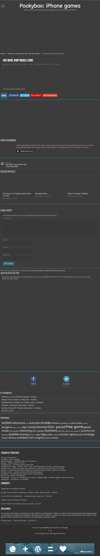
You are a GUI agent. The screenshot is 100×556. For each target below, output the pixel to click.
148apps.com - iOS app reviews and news (17, 465)
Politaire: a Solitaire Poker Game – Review (18, 405)
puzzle (14, 434)
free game (74, 427)
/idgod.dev (5, 489)
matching (26, 430)
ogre (59, 431)
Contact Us (32, 521)
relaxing (24, 434)
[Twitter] (51, 530)
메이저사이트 (5, 496)
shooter (64, 434)
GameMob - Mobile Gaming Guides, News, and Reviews (22, 474)
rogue (37, 434)
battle (54, 423)
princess (5, 435)
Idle (11, 431)
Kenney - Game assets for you (13, 463)
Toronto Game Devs (9, 457)
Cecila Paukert (6, 504)
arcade (45, 423)
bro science (62, 423)
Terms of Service (19, 521)
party (67, 431)
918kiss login (6, 500)
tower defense (9, 438)
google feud (6, 492)
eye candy (29, 427)
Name (6, 240)
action (7, 423)
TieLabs (65, 528)
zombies (54, 438)
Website (6, 255)
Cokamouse (9, 64)
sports (80, 434)
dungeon (7, 427)
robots (32, 435)
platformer (88, 430)
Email (5, 247)
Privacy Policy (6, 521)
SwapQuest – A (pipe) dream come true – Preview (32, 496)
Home (2, 54)
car (69, 423)
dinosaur (85, 423)
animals (34, 423)
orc (63, 431)
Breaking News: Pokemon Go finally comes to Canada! (22, 402)
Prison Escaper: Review (78, 193)
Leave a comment (42, 64)
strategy (89, 434)
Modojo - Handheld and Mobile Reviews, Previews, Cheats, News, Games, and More (33, 470)
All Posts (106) (7, 411)
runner (49, 434)
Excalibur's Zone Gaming (10, 459)
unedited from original (31, 437)
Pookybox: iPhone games (50, 6)
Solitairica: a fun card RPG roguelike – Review (19, 397)
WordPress (46, 528)
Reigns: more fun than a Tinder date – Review (19, 400)
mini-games (38, 431)
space (72, 434)
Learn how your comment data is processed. (48, 270)
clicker (79, 423)
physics (71, 431)
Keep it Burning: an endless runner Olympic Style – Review (36, 492)
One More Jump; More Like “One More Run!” (15, 165)
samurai (56, 435)
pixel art (78, 431)
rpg (43, 434)
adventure (18, 423)
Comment (7, 218)
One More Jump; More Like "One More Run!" (23, 54)
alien (27, 423)
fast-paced (56, 427)
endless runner (17, 427)
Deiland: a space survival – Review (28, 504)
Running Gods (41, 193)
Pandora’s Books (18, 489)
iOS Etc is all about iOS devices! (13, 476)
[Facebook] (49, 530)
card (72, 423)
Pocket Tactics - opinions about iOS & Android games (21, 472)
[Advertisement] (50, 33)
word (47, 438)
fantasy (41, 427)
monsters (50, 430)
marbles (16, 431)
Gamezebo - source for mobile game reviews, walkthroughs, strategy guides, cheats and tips (37, 477)
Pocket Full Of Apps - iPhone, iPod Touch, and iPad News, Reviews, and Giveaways (33, 466)
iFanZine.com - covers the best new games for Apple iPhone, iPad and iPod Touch (32, 468)
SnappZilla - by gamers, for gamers (15, 479)
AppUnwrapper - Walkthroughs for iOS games (18, 461)
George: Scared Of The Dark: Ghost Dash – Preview (21, 408)
